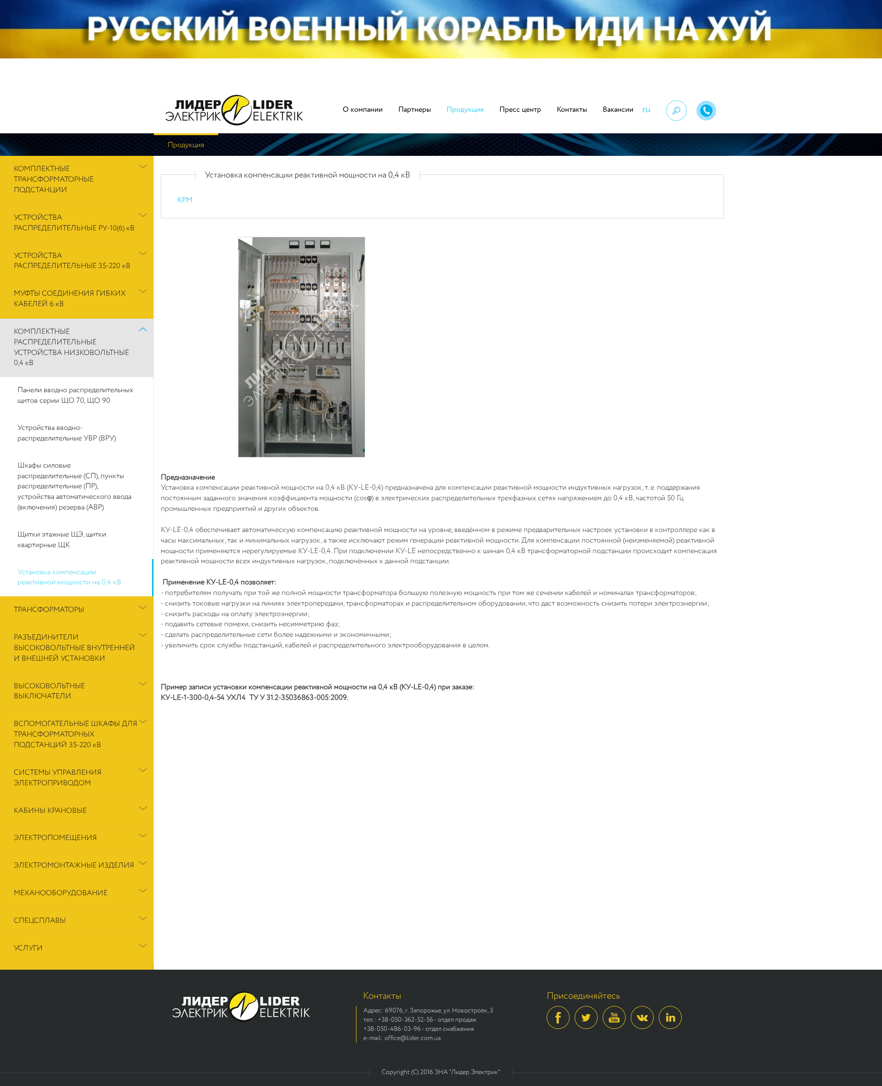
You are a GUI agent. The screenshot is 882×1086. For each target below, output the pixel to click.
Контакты (572, 109)
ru (646, 109)
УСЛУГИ (28, 948)
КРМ (184, 200)
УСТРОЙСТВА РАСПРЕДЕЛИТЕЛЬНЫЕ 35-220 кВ (72, 261)
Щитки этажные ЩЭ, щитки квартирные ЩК (61, 539)
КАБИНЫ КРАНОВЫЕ (50, 811)
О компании (363, 109)
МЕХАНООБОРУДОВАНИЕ (60, 893)
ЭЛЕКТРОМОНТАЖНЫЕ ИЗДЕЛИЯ (74, 865)
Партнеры (414, 109)
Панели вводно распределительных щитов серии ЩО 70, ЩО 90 (75, 395)
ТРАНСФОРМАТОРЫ (49, 610)
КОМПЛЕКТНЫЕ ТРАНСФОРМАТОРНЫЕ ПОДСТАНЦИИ (54, 179)
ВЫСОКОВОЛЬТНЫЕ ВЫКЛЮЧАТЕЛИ (49, 691)
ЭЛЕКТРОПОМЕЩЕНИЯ (55, 838)
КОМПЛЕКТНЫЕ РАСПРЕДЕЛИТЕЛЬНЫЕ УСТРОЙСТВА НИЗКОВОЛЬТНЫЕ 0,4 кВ (71, 347)
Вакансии (618, 109)
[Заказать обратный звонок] (706, 110)
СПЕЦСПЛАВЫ (40, 920)
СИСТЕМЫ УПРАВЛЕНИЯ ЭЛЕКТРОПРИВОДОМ (58, 778)
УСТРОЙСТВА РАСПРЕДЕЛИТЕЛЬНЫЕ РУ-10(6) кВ (74, 223)
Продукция (465, 109)
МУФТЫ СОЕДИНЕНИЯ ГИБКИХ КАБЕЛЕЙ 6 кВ (70, 298)
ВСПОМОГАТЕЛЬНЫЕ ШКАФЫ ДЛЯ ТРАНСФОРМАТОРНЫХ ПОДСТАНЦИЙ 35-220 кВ (75, 734)
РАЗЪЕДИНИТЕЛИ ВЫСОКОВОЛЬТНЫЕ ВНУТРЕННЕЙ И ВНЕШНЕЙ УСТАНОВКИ (74, 648)
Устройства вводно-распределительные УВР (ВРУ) (66, 433)
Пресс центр (520, 109)
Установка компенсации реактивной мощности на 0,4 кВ (69, 577)
